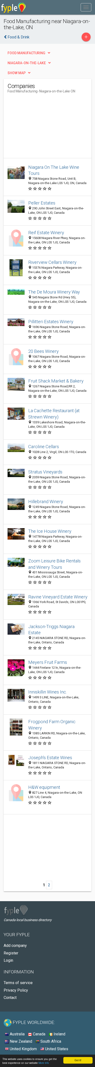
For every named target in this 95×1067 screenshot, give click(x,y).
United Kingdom (23, 1049)
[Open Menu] (86, 7)
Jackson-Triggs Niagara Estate (51, 629)
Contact (10, 997)
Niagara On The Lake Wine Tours (53, 170)
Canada (38, 1034)
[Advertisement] (44, 127)
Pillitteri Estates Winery (50, 321)
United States (56, 1049)
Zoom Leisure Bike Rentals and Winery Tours (54, 564)
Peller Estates (41, 202)
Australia (17, 1034)
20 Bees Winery (43, 351)
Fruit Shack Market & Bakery (56, 380)
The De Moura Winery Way (54, 291)
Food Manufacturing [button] (26, 53)
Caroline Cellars (43, 446)
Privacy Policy (16, 990)
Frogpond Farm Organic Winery (52, 724)
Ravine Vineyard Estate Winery (57, 596)
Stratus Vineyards (45, 471)
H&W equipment (44, 787)
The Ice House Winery (49, 531)
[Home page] (13, 7)
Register (11, 953)
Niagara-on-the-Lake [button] (27, 63)
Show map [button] (17, 73)
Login (8, 960)
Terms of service (18, 982)
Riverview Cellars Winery (52, 262)
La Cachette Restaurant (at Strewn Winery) (54, 413)
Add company (15, 945)
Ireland (59, 1034)
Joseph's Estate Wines (50, 757)
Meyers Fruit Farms (47, 662)
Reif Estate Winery (46, 232)
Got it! (78, 1060)
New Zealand (20, 1041)
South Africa (50, 1041)
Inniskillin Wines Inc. (47, 691)
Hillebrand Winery (45, 501)
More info (43, 1063)
